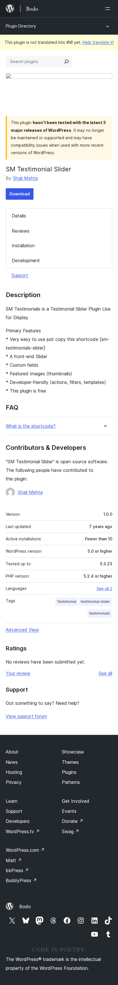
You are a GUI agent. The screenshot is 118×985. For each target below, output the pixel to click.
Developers (18, 821)
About (12, 752)
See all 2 (104, 588)
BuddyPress (21, 880)
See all (105, 673)
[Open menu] (109, 8)
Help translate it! (98, 42)
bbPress (17, 870)
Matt (14, 860)
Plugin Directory (21, 25)
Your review (18, 673)
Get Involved (75, 801)
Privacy (13, 782)
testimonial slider (95, 601)
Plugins (69, 772)
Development (26, 260)
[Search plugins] (66, 61)
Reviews (21, 231)
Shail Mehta (25, 178)
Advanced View (22, 630)
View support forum (26, 716)
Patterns (71, 782)
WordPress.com (25, 850)
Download (19, 193)
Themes (70, 762)
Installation (23, 245)
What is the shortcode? (31, 426)
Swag (70, 831)
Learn (11, 801)
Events (69, 811)
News (12, 762)
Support (19, 275)
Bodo (25, 906)
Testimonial (66, 601)
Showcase (73, 752)
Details (19, 216)
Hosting (14, 772)
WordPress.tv (23, 831)
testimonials (99, 613)
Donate (72, 821)
